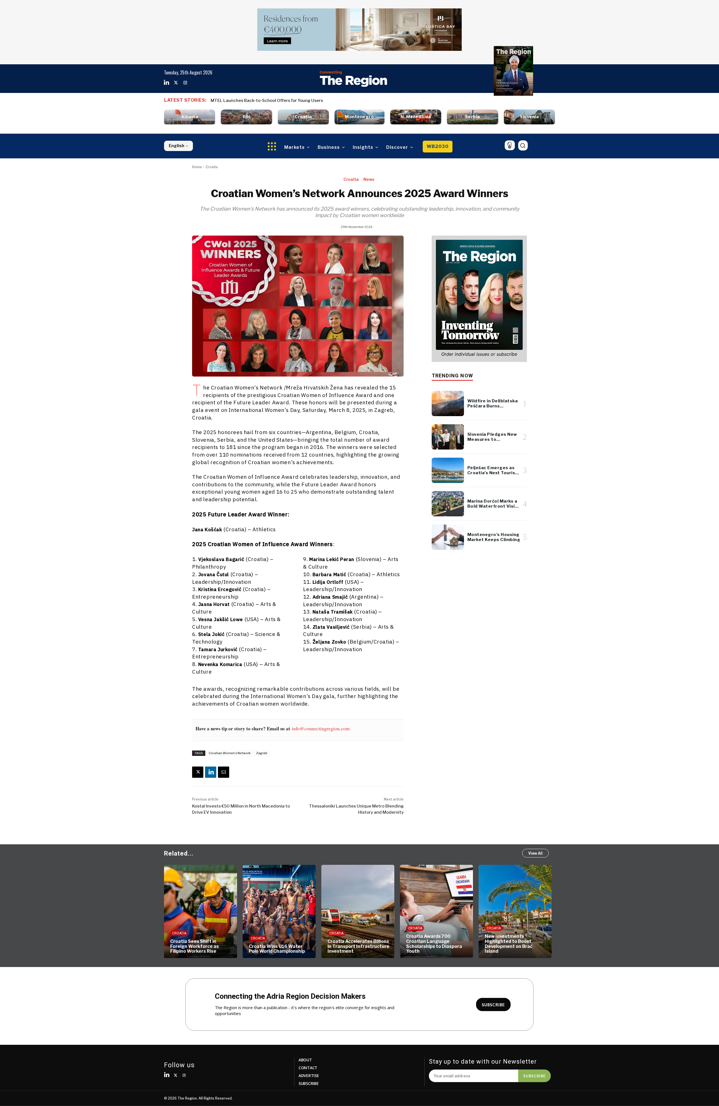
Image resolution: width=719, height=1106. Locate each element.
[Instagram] (185, 82)
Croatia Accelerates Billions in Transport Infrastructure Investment (358, 946)
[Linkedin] (166, 82)
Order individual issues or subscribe (479, 354)
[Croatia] (303, 117)
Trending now (452, 375)
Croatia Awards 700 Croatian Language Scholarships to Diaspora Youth (434, 944)
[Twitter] (175, 82)
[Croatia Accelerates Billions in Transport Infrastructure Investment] (357, 911)
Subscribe (534, 1075)
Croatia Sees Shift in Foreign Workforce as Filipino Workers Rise (194, 946)
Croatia (212, 167)
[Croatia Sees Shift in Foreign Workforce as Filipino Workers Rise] (200, 911)
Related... (179, 853)
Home (197, 167)
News (368, 179)
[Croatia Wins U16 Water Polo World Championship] (279, 911)
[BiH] (246, 117)
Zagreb (261, 753)
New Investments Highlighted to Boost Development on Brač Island (509, 944)
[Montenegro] (359, 117)
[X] (197, 772)
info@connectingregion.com (321, 728)
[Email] (223, 772)
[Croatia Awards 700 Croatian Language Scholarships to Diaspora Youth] (436, 911)
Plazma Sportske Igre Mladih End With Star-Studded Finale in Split (283, 100)
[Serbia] (472, 117)
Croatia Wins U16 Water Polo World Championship (277, 949)
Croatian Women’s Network (230, 753)
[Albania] (189, 117)
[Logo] (353, 78)
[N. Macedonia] (415, 117)
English (176, 145)
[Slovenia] (529, 117)
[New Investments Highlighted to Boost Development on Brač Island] (515, 911)
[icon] (510, 145)
